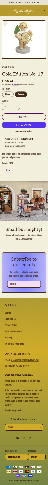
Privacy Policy (11, 325)
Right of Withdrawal (13, 331)
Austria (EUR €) (14, 456)
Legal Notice (10, 319)
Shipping (15, 84)
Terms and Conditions (14, 343)
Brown (21, 94)
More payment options (24, 131)
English (34, 456)
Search (8, 312)
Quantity (5, 100)
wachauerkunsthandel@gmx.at (25, 360)
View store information (15, 146)
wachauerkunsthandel (20, 481)
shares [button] (8, 170)
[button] (3, 11)
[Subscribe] (37, 284)
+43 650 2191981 (22, 365)
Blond (7, 94)
